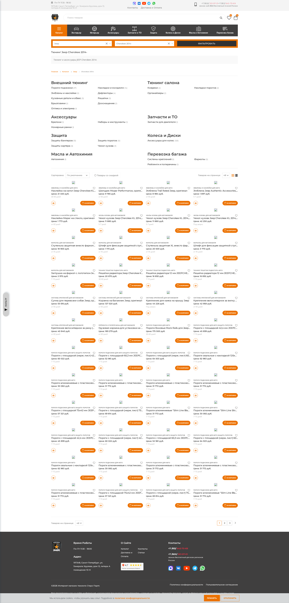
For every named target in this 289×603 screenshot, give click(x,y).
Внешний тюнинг (69, 87)
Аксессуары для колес (163, 155)
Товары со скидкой (107, 199)
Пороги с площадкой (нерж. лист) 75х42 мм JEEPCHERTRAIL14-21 (184, 516)
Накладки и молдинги (112, 92)
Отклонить (230, 598)
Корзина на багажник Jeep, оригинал (120, 324)
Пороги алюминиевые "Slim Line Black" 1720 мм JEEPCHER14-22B (184, 434)
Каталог (59, 33)
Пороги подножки (63, 92)
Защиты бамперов (63, 155)
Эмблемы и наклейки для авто (64, 212)
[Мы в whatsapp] (154, 3)
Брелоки (57, 131)
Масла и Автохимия (198, 33)
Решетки (104, 103)
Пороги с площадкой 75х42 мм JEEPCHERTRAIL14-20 (129, 516)
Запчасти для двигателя (163, 131)
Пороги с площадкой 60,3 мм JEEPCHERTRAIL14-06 (176, 461)
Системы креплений (161, 178)
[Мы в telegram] (149, 3)
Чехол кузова (107, 160)
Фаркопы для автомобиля (62, 266)
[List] (236, 199)
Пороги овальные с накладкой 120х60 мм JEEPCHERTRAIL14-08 (88, 489)
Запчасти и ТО (134, 33)
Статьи (141, 576)
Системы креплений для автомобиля (67, 321)
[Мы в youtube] (144, 3)
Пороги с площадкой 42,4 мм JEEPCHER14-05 (220, 351)
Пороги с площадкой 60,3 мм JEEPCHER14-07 (125, 379)
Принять (212, 598)
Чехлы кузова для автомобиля (112, 239)
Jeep (75, 72)
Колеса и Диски (173, 33)
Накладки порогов (206, 92)
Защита (153, 33)
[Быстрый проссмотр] (53, 227)
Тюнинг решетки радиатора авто (113, 294)
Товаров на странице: (209, 199)
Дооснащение (107, 108)
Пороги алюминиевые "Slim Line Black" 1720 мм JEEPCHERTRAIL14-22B (234, 516)
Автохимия (58, 178)
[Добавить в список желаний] (94, 211)
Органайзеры (157, 97)
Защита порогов (109, 155)
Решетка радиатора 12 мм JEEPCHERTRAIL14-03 (221, 296)
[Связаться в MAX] (134, 3)
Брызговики (59, 108)
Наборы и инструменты (113, 131)
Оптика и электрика (64, 113)
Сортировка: (57, 199)
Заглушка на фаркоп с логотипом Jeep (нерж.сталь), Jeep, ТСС (87, 296)
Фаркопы (201, 178)
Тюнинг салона (163, 87)
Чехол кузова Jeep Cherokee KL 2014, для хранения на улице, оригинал (234, 241)
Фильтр (6, 302)
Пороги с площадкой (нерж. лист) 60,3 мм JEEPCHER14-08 (180, 379)
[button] (229, 18)
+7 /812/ (227, 3)
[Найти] (221, 17)
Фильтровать (206, 43)
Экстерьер (76, 33)
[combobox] (82, 43)
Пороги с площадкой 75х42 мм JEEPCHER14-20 (78, 434)
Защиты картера (62, 160)
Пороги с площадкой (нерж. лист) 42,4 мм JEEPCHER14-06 (85, 379)
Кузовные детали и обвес (67, 103)
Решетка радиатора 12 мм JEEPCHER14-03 (170, 296)
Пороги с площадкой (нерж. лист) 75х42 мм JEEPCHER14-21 (133, 434)
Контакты (132, 7)
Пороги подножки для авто (158, 349)
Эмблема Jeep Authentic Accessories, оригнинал (221, 214)
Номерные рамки (62, 136)
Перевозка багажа (225, 33)
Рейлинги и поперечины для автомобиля (117, 349)
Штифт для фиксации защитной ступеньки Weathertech (131, 269)
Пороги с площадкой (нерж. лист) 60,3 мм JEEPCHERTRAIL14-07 (230, 461)
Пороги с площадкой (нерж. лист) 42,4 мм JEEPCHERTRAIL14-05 (136, 461)
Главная (54, 72)
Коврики (154, 92)
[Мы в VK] (139, 3)
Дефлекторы (107, 97)
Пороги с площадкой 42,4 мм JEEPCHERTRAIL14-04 (81, 461)
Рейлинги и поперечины (163, 183)
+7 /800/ (210, 3)
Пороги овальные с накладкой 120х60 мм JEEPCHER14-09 (227, 379)
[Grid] (233, 199)
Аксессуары (113, 33)
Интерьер (94, 33)
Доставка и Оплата (151, 7)
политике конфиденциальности (132, 598)
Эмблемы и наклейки (65, 97)
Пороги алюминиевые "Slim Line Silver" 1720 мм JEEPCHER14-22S (230, 434)
